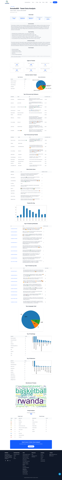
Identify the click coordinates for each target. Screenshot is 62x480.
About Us (42, 455)
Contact (42, 457)
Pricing (37, 2)
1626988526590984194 (14, 275)
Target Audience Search (26, 454)
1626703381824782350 (14, 291)
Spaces (15, 458)
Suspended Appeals (26, 467)
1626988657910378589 (14, 238)
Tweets (15, 455)
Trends (43, 2)
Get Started (31, 446)
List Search (24, 466)
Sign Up (55, 2)
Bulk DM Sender (25, 471)
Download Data (27, 2)
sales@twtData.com (54, 454)
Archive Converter (25, 457)
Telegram (52, 455)
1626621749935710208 (14, 298)
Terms (42, 458)
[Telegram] (59, 474)
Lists (14, 457)
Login (51, 2)
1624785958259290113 (14, 242)
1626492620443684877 (14, 231)
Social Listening (25, 473)
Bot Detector (25, 459)
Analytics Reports (25, 462)
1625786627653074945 (14, 228)
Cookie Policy (43, 461)
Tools (33, 2)
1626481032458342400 (14, 278)
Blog (40, 2)
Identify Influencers (26, 455)
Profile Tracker (25, 472)
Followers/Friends (16, 454)
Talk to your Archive (26, 458)
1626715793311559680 (14, 261)
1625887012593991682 (14, 288)
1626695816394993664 (14, 254)
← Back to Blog (12, 6)
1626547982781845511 (14, 271)
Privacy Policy (43, 459)
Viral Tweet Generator (26, 461)
